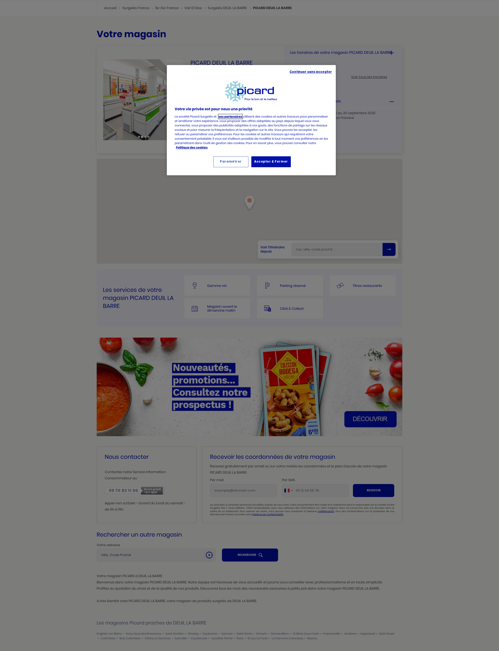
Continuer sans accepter (311, 72)
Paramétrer (231, 161)
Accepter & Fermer (271, 161)
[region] (251, 120)
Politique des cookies (192, 147)
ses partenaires (230, 116)
